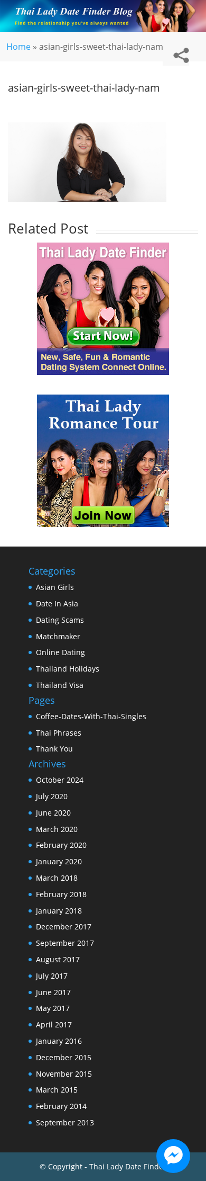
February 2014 (61, 1106)
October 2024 (59, 780)
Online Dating (60, 652)
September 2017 (65, 943)
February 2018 (61, 894)
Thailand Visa (59, 685)
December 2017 (63, 926)
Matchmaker (58, 636)
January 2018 (59, 911)
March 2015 (57, 1090)
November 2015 (64, 1074)
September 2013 (65, 1122)
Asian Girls (55, 587)
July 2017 (52, 976)
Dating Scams (60, 620)
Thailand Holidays (67, 669)
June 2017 (53, 992)
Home (18, 46)
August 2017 (58, 959)
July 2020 (52, 796)
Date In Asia (57, 603)
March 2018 (57, 878)
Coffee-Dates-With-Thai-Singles (91, 716)
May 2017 (53, 1008)
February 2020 (61, 845)
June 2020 (53, 813)
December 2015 (63, 1057)
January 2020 (59, 861)
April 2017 (54, 1024)
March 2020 (57, 829)
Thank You (54, 749)
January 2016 (59, 1041)
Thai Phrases (58, 733)
